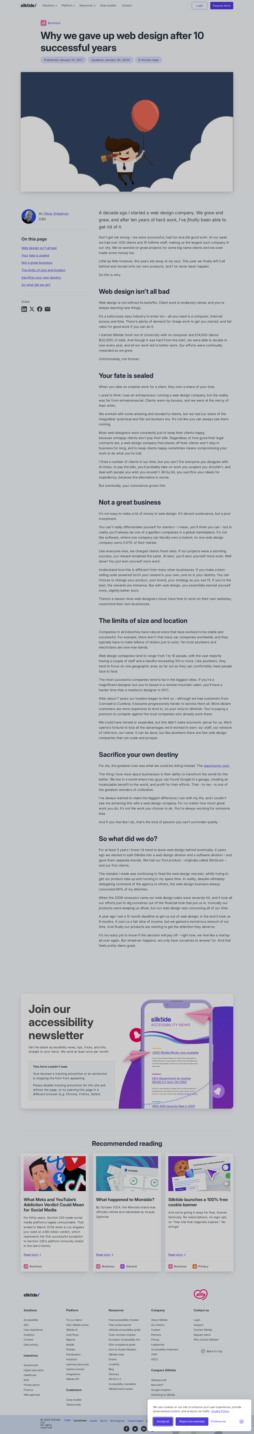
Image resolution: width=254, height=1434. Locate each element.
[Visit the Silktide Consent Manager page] (241, 1421)
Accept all (163, 1421)
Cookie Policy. (220, 1411)
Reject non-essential (192, 1421)
